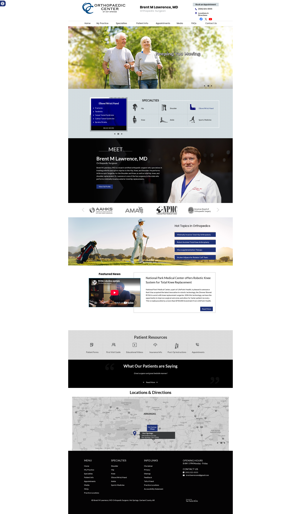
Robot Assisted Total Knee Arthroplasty (193, 242)
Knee (143, 120)
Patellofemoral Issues (103, 122)
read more (206, 309)
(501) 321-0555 (205, 9)
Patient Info (142, 23)
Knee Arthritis (100, 108)
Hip (142, 108)
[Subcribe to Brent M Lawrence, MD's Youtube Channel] (210, 19)
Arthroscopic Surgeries (105, 173)
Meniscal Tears (101, 115)
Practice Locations (91, 493)
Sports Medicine (205, 120)
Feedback (148, 477)
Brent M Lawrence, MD (124, 500)
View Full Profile (105, 187)
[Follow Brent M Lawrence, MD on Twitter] (205, 19)
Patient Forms (92, 352)
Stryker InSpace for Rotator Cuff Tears (192, 257)
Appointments (163, 23)
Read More (108, 128)
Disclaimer (148, 466)
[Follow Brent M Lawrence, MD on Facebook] (201, 19)
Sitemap (147, 473)
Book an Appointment (206, 4)
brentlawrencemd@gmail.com (197, 475)
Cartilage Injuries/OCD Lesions (107, 118)
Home (88, 23)
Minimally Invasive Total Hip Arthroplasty (194, 234)
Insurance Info (155, 352)
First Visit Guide (113, 352)
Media (180, 23)
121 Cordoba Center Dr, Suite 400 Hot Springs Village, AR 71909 (162, 428)
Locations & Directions (203, 14)
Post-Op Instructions (177, 352)
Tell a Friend (149, 481)
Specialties (121, 23)
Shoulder (173, 108)
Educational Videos (134, 352)
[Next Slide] (211, 86)
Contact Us (211, 23)
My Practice (102, 23)
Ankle (172, 120)
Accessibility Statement (153, 489)
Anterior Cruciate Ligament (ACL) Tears (110, 111)
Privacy (147, 470)
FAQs (194, 23)
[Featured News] (150, 270)
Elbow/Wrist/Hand (206, 108)
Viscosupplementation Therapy (189, 250)
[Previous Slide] (204, 86)
